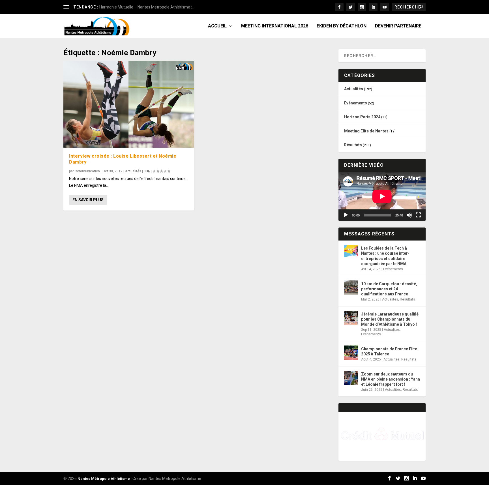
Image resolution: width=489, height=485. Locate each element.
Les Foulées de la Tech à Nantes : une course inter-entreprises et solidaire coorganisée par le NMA (385, 256)
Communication (87, 171)
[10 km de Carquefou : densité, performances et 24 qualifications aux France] (351, 287)
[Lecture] (346, 215)
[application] (382, 196)
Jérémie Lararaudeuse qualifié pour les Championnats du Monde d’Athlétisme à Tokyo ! (390, 319)
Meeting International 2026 (274, 26)
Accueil (217, 26)
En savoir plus (88, 200)
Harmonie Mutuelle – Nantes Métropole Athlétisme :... (146, 7)
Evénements (355, 103)
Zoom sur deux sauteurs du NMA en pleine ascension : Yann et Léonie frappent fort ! (390, 379)
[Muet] (409, 215)
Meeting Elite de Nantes (366, 131)
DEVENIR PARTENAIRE (398, 26)
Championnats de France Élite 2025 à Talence (389, 351)
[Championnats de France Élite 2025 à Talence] (351, 352)
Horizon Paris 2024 (362, 117)
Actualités (133, 171)
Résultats (353, 145)
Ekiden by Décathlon (341, 26)
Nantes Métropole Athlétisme (104, 479)
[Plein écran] (418, 215)
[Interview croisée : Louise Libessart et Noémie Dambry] (128, 104)
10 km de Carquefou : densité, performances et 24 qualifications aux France (389, 289)
